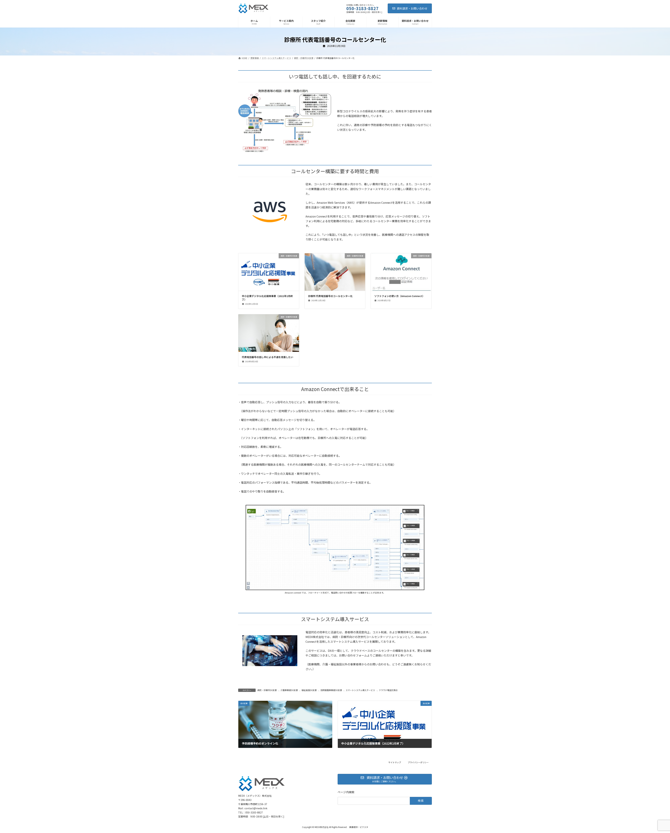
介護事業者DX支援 (289, 690)
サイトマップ (394, 762)
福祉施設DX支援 (309, 690)
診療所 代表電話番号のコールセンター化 (330, 296)
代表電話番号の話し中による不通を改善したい (267, 357)
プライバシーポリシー (418, 762)
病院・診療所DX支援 (267, 690)
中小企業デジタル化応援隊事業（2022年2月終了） (267, 297)
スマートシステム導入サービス (360, 690)
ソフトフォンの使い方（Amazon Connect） (399, 296)
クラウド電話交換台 (388, 690)
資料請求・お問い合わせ (412, 8)
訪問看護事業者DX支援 (331, 690)
